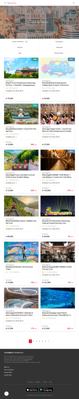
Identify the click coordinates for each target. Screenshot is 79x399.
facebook (30, 382)
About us (6, 367)
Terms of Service (9, 369)
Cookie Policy (8, 375)
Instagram (38, 382)
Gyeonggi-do (59, 41)
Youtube (44, 382)
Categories (59, 47)
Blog (50, 382)
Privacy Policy (8, 372)
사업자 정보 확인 (28, 359)
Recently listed (58, 53)
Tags (19, 53)
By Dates (19, 47)
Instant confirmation (18, 41)
